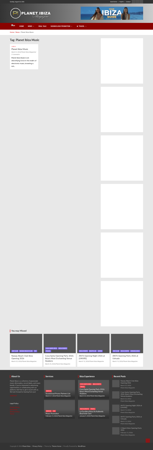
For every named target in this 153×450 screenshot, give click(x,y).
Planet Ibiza (26, 446)
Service (48, 391)
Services (49, 376)
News (30, 26)
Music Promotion (52, 414)
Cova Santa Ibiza (51, 348)
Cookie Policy (15, 407)
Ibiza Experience (87, 376)
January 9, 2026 (85, 416)
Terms (12, 414)
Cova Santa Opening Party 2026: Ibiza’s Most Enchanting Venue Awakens (59, 358)
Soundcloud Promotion (60, 26)
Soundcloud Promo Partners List (58, 394)
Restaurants (84, 409)
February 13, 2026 (126, 432)
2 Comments (15, 54)
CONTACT (13, 396)
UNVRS (100, 351)
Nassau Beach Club (26, 351)
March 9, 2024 (16, 52)
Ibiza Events (63, 348)
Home (21, 26)
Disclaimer (13, 409)
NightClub (92, 351)
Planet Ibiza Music (19, 49)
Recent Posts (120, 376)
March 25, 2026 (16, 361)
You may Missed (18, 331)
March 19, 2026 (84, 361)
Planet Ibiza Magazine (28, 52)
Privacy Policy (15, 412)
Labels (13, 46)
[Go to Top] (148, 441)
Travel (81, 26)
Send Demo (113, 1)
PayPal (121, 1)
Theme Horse (56, 446)
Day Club (15, 351)
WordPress (81, 446)
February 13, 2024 (51, 416)
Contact (128, 1)
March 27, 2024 (51, 396)
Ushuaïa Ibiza (135, 351)
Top (35, 351)
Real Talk (42, 26)
